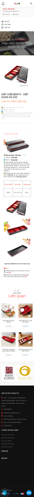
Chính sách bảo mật (7, 447)
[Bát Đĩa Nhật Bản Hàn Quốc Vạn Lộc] (17, 4)
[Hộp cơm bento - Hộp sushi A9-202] (17, 74)
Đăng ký (16, 14)
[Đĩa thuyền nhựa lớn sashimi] (8, 310)
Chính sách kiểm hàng (7, 444)
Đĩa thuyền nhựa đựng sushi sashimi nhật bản (8, 350)
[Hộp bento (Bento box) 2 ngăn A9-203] (25, 339)
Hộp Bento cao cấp (21, 40)
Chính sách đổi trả (6, 441)
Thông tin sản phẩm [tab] (11, 134)
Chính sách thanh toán (7, 435)
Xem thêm (8, 326)
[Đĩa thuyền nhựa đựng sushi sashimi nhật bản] (8, 339)
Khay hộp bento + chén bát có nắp (25, 321)
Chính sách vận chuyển (8, 438)
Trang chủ (9, 40)
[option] (9, 373)
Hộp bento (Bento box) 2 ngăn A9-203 (25, 350)
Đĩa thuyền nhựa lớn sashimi (8, 321)
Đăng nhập (7, 14)
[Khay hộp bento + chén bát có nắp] (25, 310)
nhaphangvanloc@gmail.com (12, 11)
